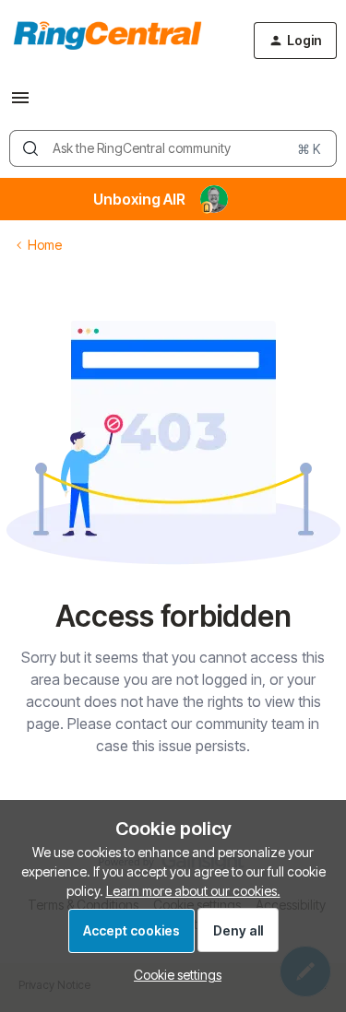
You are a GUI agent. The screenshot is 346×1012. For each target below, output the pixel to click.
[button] (20, 104)
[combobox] (173, 148)
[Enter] (30, 148)
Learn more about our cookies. (193, 891)
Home (45, 245)
